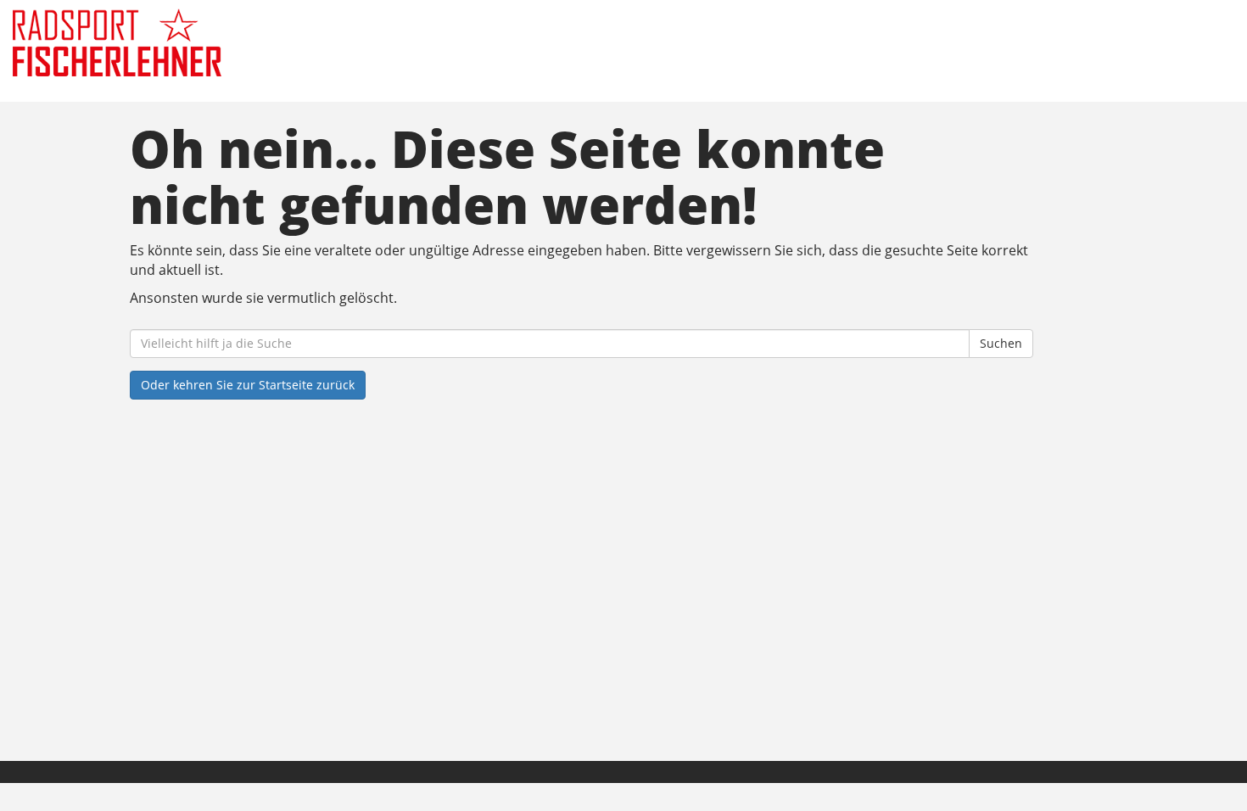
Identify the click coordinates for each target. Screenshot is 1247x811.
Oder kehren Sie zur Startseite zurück (248, 385)
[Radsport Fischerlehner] (266, 42)
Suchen (1001, 343)
